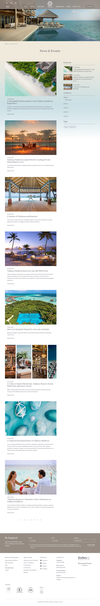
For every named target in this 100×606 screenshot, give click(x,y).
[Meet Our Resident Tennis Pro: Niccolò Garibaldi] (30, 307)
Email (53, 538)
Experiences (60, 7)
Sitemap (26, 572)
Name (31, 538)
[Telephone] (7, 3)
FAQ (6, 565)
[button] (7, 6)
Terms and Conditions (62, 544)
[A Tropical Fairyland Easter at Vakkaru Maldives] (30, 418)
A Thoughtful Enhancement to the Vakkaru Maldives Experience (30, 102)
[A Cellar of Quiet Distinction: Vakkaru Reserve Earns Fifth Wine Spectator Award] (30, 361)
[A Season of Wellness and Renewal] (30, 194)
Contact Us (76, 7)
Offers (68, 7)
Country (76, 538)
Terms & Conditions (28, 562)
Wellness (41, 7)
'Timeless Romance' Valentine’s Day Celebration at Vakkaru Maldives (29, 500)
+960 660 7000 (60, 562)
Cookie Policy (27, 567)
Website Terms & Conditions (31, 560)
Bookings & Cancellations (30, 570)
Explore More (10, 114)
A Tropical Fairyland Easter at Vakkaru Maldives (28, 441)
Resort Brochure (9, 562)
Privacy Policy (48, 544)
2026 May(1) (68, 100)
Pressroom (72, 127)
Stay (25, 7)
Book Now (90, 7)
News (65, 127)
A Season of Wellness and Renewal (22, 216)
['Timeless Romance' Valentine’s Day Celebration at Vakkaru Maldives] (30, 477)
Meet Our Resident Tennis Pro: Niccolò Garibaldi (28, 329)
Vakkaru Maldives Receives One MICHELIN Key (27, 271)
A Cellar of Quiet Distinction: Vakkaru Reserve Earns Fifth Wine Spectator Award (30, 385)
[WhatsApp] (11, 3)
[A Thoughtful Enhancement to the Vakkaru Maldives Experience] (30, 79)
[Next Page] (41, 520)
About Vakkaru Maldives (11, 560)
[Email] (16, 3)
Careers (7, 570)
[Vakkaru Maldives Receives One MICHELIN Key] (30, 248)
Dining (32, 7)
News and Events (9, 567)
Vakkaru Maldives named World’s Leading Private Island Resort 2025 (28, 161)
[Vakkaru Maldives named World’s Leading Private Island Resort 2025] (30, 137)
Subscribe (91, 545)
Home (6, 43)
